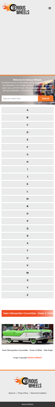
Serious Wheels (35, 358)
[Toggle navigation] (49, 8)
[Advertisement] (27, 44)
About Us (12, 393)
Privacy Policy (23, 393)
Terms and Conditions (38, 393)
